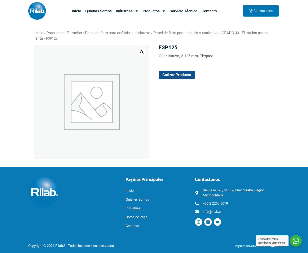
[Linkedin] (208, 222)
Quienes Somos (98, 11)
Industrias (124, 11)
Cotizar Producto (176, 75)
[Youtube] (217, 222)
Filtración (74, 33)
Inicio (76, 11)
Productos (151, 11)
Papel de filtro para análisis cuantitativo (117, 33)
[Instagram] (198, 222)
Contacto (209, 11)
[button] (142, 52)
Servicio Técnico (183, 11)
